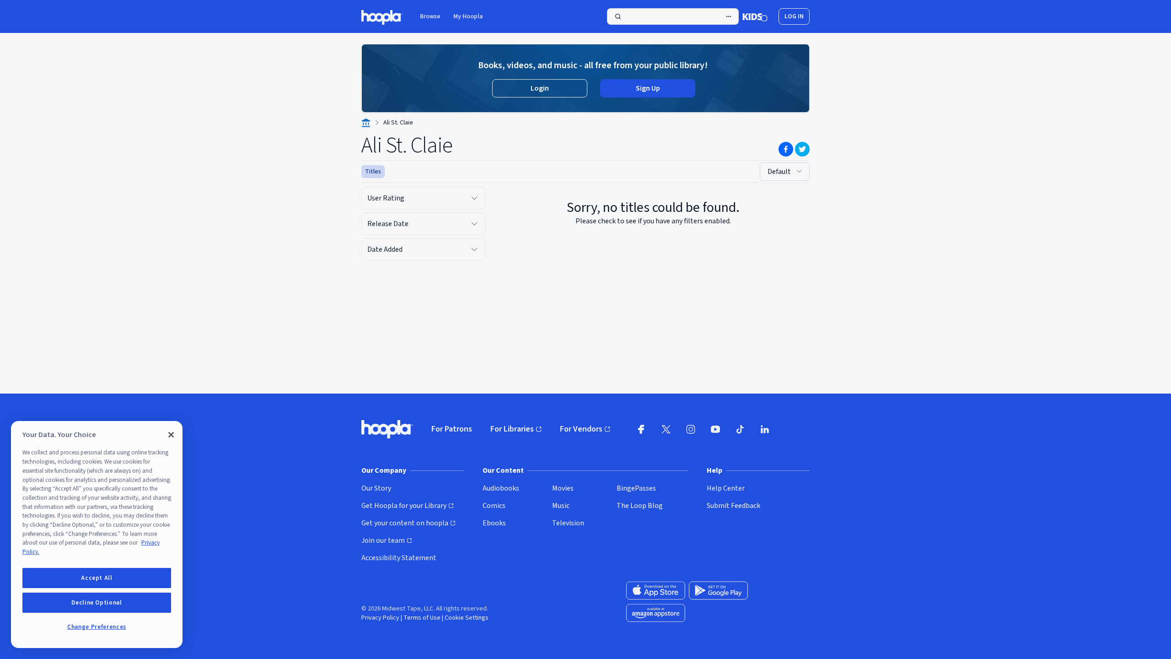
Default (779, 172)
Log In (794, 16)
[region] (97, 534)
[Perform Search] (673, 16)
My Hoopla (468, 16)
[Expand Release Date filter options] (474, 223)
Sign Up (648, 88)
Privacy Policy (380, 617)
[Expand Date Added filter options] (474, 249)
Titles (373, 171)
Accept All (97, 578)
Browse (430, 16)
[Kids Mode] (755, 16)
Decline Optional (96, 603)
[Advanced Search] (729, 16)
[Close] (171, 435)
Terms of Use (421, 617)
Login (540, 88)
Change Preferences (96, 627)
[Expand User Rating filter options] (474, 198)
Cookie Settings (467, 617)
